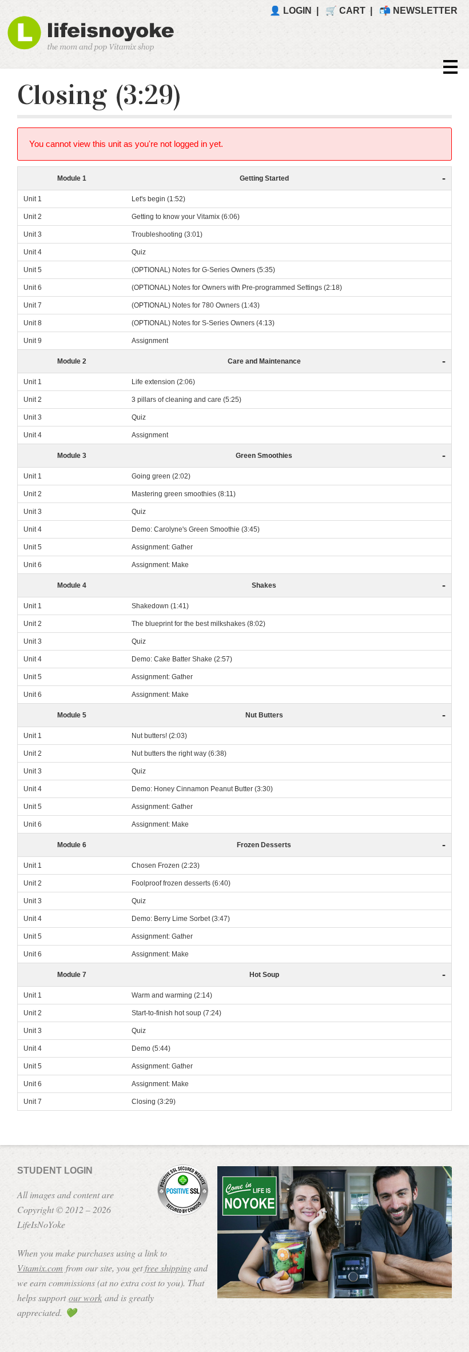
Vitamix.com (40, 1268)
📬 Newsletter (418, 10)
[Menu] (446, 66)
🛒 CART (345, 10)
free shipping (168, 1268)
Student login (55, 1170)
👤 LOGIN (290, 10)
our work (85, 1297)
